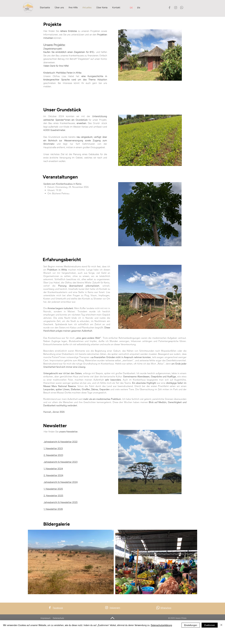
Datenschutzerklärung (161, 625)
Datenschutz (58, 618)
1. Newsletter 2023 (53, 448)
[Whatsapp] (181, 7)
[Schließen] (221, 625)
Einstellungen (190, 625)
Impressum (46, 618)
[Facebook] (169, 7)
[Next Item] (192, 562)
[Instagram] (176, 7)
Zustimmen (209, 625)
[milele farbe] (28, 7)
